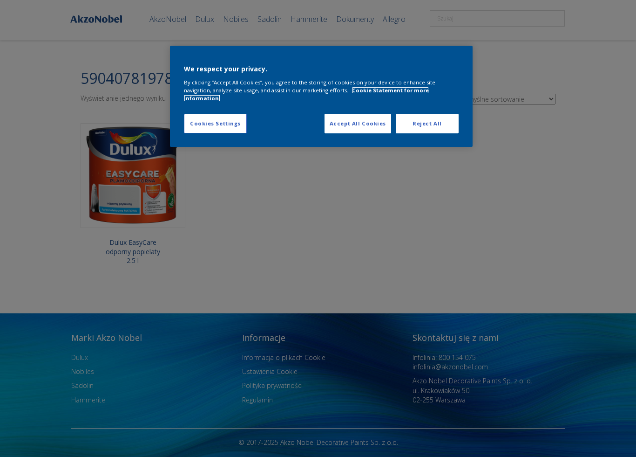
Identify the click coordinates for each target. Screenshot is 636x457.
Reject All (427, 123)
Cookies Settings (215, 123)
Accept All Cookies (358, 123)
